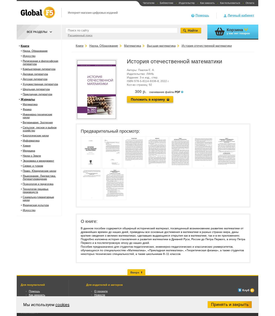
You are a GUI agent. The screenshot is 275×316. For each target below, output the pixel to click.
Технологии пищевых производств (36, 191)
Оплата (250, 3)
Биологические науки (36, 135)
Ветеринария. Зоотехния (38, 122)
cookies (62, 304)
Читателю (148, 3)
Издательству (187, 3)
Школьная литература (36, 89)
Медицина (29, 150)
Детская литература (35, 79)
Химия (27, 145)
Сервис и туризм (33, 165)
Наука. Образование (35, 50)
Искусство (29, 55)
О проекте (101, 291)
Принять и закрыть (230, 304)
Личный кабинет (241, 15)
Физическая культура (36, 205)
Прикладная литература (37, 94)
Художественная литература (40, 84)
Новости (99, 294)
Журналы (28, 99)
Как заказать (207, 3)
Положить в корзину (148, 99)
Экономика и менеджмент (38, 160)
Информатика (31, 140)
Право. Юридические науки (39, 170)
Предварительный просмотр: (110, 131)
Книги (25, 46)
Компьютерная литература (39, 69)
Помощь (202, 15)
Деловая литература (35, 74)
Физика (27, 109)
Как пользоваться (230, 3)
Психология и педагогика (38, 184)
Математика (30, 104)
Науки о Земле (32, 155)
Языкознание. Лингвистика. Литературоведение (39, 177)
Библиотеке (166, 3)
